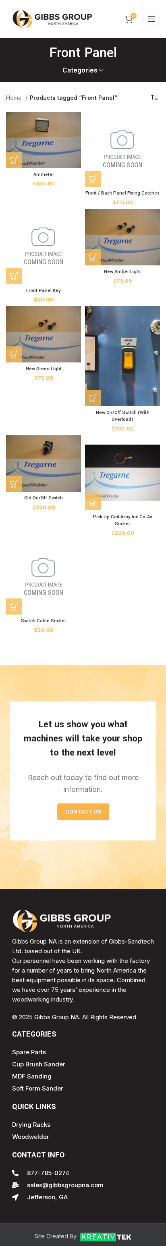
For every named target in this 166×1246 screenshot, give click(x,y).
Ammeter (43, 174)
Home (14, 97)
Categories (80, 70)
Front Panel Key (43, 290)
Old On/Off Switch (43, 498)
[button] (14, 160)
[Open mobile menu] (151, 19)
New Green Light (44, 368)
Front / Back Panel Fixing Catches (122, 193)
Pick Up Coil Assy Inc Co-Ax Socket (122, 520)
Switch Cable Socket (43, 620)
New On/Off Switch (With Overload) (122, 416)
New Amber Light (122, 271)
